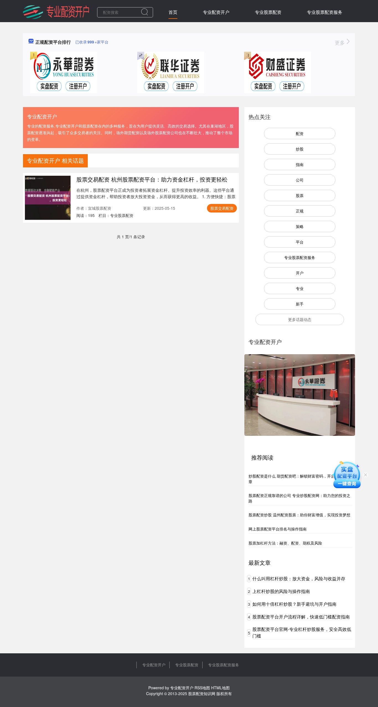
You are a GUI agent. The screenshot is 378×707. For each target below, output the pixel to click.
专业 (300, 288)
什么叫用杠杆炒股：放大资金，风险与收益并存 (298, 578)
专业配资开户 (216, 12)
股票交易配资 (222, 208)
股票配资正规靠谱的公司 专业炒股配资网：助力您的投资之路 (299, 498)
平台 (300, 242)
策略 (300, 226)
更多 (340, 42)
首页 (173, 12)
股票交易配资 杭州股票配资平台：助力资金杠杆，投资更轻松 (151, 179)
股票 (300, 195)
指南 (300, 164)
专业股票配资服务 (324, 12)
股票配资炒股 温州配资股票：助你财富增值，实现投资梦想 (299, 514)
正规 (300, 211)
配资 (300, 133)
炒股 (300, 149)
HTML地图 (220, 687)
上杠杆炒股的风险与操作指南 (281, 591)
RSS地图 (202, 687)
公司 (300, 180)
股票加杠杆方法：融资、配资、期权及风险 (285, 543)
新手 (300, 304)
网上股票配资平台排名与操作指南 (277, 529)
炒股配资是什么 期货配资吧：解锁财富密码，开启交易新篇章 (299, 478)
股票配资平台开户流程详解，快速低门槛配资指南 (301, 616)
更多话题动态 (299, 319)
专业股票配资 (268, 12)
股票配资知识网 (201, 693)
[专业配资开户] (56, 11)
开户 (300, 273)
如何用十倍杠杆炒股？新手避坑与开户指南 (294, 604)
